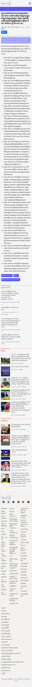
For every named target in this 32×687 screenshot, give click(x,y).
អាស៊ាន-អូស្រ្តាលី (5, 645)
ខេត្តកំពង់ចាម (3, 593)
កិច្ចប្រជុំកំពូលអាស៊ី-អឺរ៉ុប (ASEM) (9, 648)
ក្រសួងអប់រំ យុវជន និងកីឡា (13, 578)
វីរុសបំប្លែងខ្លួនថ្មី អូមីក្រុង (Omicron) (13, 526)
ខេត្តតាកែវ (3, 564)
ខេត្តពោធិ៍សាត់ (3, 560)
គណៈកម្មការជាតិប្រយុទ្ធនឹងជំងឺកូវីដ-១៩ (14, 543)
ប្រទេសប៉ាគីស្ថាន (23, 587)
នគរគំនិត (3, 535)
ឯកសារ (3, 532)
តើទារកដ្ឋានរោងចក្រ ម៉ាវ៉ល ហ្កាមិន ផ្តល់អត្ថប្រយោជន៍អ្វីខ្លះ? (20, 426)
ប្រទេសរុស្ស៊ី (23, 556)
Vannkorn (16, 680)
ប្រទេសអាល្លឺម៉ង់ (24, 581)
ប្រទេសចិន (23, 553)
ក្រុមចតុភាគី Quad (6, 668)
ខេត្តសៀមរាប (3, 550)
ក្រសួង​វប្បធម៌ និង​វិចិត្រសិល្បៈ (14, 600)
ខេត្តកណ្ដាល (3, 586)
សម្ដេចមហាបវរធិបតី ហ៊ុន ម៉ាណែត (24, 511)
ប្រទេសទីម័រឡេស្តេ (5, 634)
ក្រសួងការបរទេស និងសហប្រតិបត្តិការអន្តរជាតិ (14, 566)
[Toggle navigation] (29, 3)
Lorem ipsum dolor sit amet (19, 367)
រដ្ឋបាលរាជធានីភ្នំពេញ (3, 544)
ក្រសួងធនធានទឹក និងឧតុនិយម (14, 582)
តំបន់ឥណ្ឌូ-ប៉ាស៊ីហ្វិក (6, 659)
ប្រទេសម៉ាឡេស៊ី (5, 625)
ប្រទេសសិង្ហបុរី (4, 622)
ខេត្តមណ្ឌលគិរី (3, 581)
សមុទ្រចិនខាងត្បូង (5, 656)
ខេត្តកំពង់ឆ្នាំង (3, 567)
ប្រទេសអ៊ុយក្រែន (23, 560)
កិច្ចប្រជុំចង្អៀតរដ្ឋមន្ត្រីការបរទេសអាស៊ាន (11, 654)
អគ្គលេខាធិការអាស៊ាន (6, 639)
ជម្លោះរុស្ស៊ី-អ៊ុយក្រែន (24, 595)
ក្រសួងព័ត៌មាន (13, 586)
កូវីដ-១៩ (12, 512)
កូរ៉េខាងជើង (23, 572)
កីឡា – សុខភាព (4, 538)
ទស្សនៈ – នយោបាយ (4, 517)
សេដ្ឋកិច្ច (3, 673)
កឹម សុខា (23, 545)
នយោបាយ (23, 532)
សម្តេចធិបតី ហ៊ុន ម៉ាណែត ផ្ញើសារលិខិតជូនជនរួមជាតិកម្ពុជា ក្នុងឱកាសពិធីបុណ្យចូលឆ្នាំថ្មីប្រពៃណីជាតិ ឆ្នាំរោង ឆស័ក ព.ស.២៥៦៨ (20, 464)
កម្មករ (16, 275)
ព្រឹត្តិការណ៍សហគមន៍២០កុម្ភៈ (14, 537)
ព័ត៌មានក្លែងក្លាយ (23, 549)
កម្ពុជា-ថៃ (3, 608)
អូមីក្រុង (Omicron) (13, 515)
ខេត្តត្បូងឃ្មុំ (4, 590)
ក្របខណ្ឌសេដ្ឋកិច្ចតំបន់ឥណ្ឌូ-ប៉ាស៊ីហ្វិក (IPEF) (12, 662)
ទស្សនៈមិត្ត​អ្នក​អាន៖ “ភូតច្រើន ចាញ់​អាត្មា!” (10, 309)
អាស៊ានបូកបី (4, 642)
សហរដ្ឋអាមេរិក (24, 564)
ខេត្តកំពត (3, 574)
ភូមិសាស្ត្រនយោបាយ (23, 536)
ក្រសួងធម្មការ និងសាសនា (14, 595)
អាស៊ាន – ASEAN (6, 637)
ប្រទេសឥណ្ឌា (24, 591)
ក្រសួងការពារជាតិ (14, 574)
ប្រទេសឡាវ (4, 617)
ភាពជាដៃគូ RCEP (5, 671)
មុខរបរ (3, 529)
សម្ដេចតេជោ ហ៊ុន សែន (7, 275)
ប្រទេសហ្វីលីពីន (5, 628)
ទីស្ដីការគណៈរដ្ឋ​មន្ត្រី (13, 560)
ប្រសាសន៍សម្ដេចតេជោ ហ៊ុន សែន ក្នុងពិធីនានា (11, 279)
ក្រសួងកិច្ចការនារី (14, 604)
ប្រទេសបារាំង (24, 578)
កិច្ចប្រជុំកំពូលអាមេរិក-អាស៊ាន (8, 665)
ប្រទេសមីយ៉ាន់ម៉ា (5, 619)
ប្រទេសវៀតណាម (5, 614)
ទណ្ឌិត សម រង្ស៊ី (24, 543)
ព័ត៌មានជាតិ (4, 509)
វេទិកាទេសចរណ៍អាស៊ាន (7, 651)
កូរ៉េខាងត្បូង (23, 575)
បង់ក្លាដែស (23, 584)
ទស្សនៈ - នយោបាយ (25, 27)
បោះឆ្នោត (12, 509)
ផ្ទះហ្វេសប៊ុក (4, 521)
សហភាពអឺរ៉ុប (24, 566)
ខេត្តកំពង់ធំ (4, 577)
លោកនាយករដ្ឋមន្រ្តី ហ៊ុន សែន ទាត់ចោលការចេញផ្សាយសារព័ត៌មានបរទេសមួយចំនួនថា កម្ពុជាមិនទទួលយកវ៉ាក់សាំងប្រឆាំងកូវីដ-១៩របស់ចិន (10, 295)
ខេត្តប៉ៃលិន (4, 571)
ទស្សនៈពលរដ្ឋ (24, 529)
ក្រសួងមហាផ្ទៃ (13, 571)
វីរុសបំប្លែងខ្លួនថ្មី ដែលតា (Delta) (14, 520)
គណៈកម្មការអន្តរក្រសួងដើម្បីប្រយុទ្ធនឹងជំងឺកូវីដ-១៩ (14, 550)
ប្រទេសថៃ (3, 611)
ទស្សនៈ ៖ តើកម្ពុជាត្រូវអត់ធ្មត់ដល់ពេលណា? (19, 451)
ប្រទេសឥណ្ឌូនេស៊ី (5, 631)
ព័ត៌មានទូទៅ (4, 302)
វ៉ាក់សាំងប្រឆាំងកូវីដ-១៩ (13, 532)
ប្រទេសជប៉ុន (24, 569)
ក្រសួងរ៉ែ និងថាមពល (13, 590)
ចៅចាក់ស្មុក (23, 540)
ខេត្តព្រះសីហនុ (3, 555)
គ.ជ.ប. (11, 556)
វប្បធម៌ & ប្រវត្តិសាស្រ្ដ (4, 525)
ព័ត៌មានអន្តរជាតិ (3, 513)
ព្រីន (5, 32)
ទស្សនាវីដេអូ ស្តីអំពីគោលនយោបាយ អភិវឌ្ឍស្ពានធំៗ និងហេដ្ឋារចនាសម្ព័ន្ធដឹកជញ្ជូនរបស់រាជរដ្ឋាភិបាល (11, 337)
